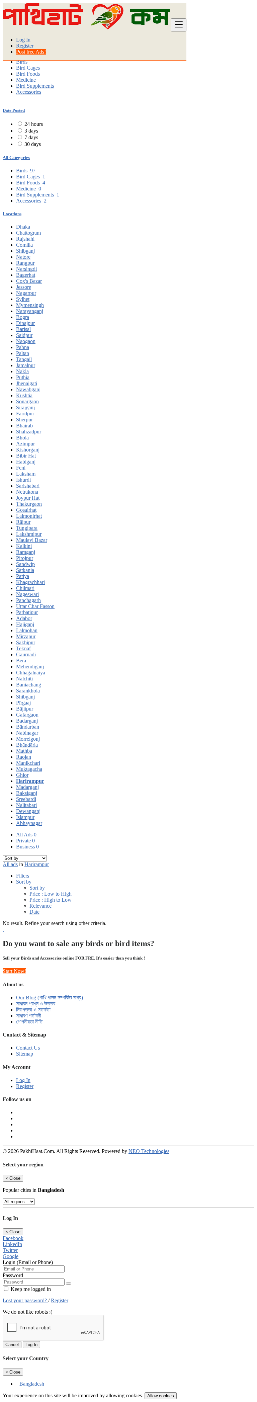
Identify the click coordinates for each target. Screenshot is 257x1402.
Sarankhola (28, 690)
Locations (12, 213)
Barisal (23, 329)
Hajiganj (25, 624)
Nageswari (27, 594)
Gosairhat (26, 510)
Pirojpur (24, 558)
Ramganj (25, 552)
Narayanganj (29, 311)
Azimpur (25, 443)
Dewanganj (28, 811)
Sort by (37, 888)
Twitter (10, 1250)
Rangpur (25, 263)
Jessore (23, 287)
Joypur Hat (27, 498)
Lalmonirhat (29, 516)
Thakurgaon (29, 504)
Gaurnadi (26, 654)
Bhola (22, 437)
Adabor (24, 618)
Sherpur (24, 419)
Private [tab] (25, 840)
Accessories (28, 92)
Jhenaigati (26, 383)
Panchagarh (28, 600)
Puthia (22, 377)
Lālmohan (26, 630)
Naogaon (25, 341)
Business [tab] (27, 846)
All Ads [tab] (26, 834)
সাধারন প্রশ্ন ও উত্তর (35, 1003)
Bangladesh (31, 1384)
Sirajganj (25, 407)
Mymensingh (30, 305)
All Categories (16, 157)
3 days (31, 131)
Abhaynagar (29, 823)
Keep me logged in (30, 1289)
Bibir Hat (26, 456)
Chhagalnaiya (30, 672)
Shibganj (25, 251)
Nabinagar (27, 733)
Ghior (22, 775)
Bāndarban (27, 727)
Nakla (22, 371)
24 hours (33, 124)
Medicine (26, 80)
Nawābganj (28, 389)
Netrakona (27, 492)
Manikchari (28, 763)
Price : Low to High (50, 894)
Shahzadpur (28, 431)
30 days (32, 144)
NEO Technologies (148, 1151)
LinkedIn (12, 1244)
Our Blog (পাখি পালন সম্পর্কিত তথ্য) (49, 997)
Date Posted (14, 110)
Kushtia (24, 395)
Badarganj (27, 721)
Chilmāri (25, 588)
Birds (21, 62)
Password (13, 1275)
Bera (21, 660)
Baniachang (28, 684)
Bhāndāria (27, 745)
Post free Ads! (31, 52)
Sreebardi (26, 799)
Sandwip (25, 564)
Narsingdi (26, 269)
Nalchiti (24, 678)
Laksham (25, 474)
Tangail (24, 359)
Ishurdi (23, 480)
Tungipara (26, 528)
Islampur (25, 817)
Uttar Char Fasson (35, 606)
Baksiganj (26, 793)
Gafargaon (27, 715)
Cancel (12, 1344)
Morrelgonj (28, 739)
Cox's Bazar (29, 281)
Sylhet (22, 299)
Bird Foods (28, 74)
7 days (31, 137)
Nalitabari (26, 805)
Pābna (22, 347)
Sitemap (24, 1054)
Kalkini (24, 546)
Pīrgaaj (23, 703)
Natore (23, 257)
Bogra (22, 317)
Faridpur (25, 413)
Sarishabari (27, 486)
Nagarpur (26, 293)
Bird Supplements (35, 86)
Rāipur (23, 522)
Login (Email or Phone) (28, 1262)
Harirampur (30, 781)
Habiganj (25, 462)
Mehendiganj (30, 666)
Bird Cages (28, 68)
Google (10, 1256)
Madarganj (27, 787)
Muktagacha (29, 769)
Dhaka (23, 227)
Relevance (40, 906)
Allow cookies (160, 1395)
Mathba (24, 751)
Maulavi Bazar (31, 540)
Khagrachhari (30, 582)
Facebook (13, 1238)
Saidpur (24, 335)
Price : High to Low (50, 900)
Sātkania (25, 570)
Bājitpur (24, 709)
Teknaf (23, 648)
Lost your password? (25, 1300)
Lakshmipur (28, 534)
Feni (20, 468)
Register (24, 46)
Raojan (23, 757)
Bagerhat (25, 275)
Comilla (24, 245)
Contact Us (28, 1048)
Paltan (22, 353)
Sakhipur (25, 642)
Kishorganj (27, 449)
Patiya (22, 576)
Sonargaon (27, 401)
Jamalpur (25, 365)
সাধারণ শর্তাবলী (28, 1015)
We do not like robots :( (27, 1312)
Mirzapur (25, 636)
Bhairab (24, 425)
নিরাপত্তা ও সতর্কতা (33, 1009)
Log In (23, 40)
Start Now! (14, 971)
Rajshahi (25, 239)
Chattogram (28, 233)
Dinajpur (25, 323)
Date (34, 912)
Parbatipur (27, 612)
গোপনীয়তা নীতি (29, 1021)
